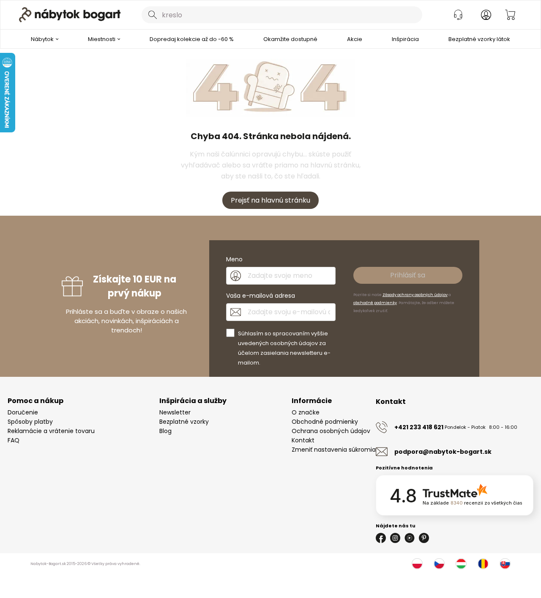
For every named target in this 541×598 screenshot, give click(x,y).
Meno (234, 259)
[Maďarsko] (461, 563)
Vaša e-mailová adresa (260, 295)
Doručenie (23, 412)
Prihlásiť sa (407, 275)
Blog (165, 431)
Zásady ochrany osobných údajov (415, 294)
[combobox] (282, 14)
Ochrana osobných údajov (331, 431)
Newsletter (175, 412)
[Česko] (439, 563)
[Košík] (510, 15)
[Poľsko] (417, 563)
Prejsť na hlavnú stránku (270, 200)
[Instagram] (395, 538)
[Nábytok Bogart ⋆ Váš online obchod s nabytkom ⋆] (69, 14)
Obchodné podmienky (325, 421)
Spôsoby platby (30, 421)
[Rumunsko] (483, 563)
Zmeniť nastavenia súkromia (334, 449)
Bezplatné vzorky (184, 421)
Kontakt (303, 440)
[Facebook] (381, 538)
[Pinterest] (424, 538)
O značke (306, 412)
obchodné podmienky (375, 302)
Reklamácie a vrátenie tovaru (51, 431)
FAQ (13, 440)
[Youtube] (409, 538)
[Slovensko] (505, 563)
